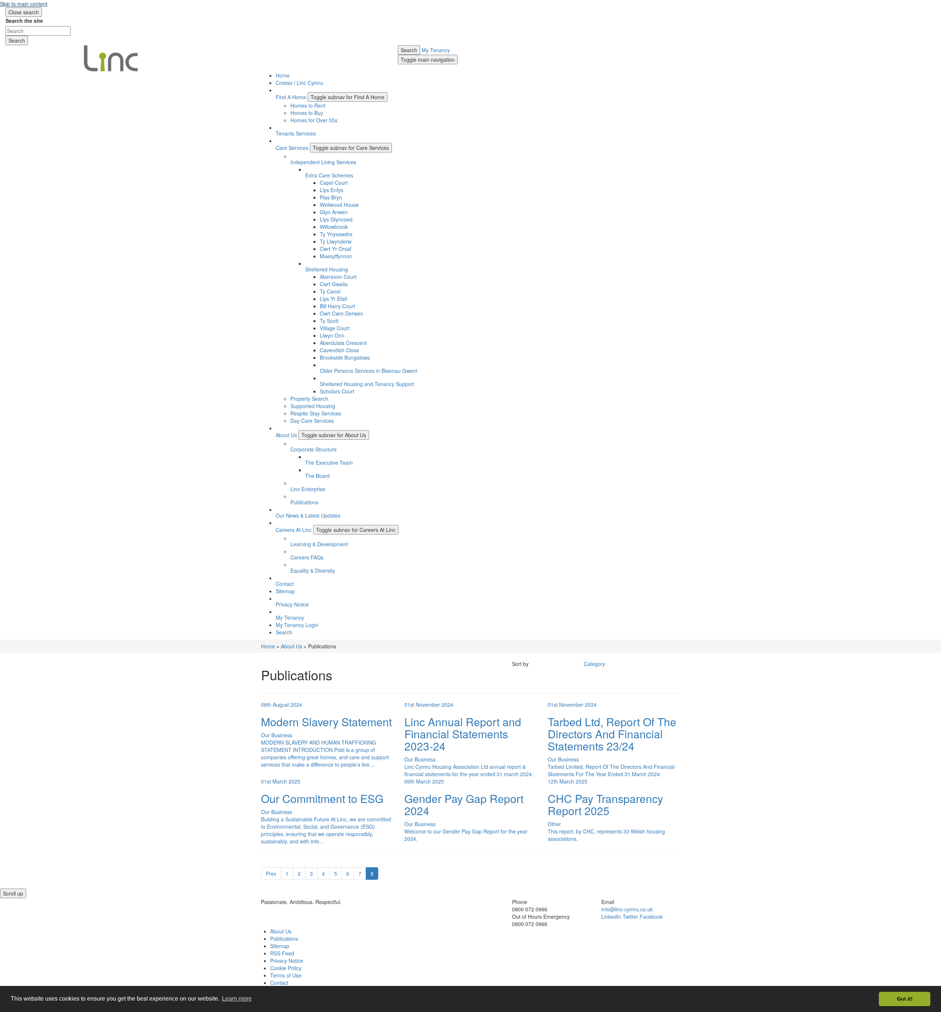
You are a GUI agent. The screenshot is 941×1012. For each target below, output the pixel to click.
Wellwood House (339, 204)
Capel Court (334, 182)
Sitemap (285, 591)
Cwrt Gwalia (334, 284)
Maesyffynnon (336, 256)
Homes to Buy (306, 112)
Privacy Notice (292, 604)
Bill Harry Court (337, 306)
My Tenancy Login (297, 625)
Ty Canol (330, 291)
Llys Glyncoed (336, 219)
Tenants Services (296, 133)
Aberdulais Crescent (343, 342)
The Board (317, 475)
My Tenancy (436, 50)
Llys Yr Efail (333, 298)
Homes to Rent (307, 105)
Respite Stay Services (315, 413)
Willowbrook (334, 226)
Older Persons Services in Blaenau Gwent (368, 370)
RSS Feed (282, 953)
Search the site (24, 20)
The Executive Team (329, 462)
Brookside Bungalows (345, 357)
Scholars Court (337, 391)
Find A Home (291, 97)
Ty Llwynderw (335, 241)
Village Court (335, 328)
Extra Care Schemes (329, 175)
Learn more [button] (237, 998)
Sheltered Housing (326, 269)
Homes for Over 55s (313, 120)
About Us (286, 435)
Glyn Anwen (334, 212)
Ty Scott (329, 320)
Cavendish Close (339, 350)
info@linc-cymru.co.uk (627, 909)
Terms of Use (285, 975)
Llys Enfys (331, 190)
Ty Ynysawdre (336, 234)
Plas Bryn (331, 197)
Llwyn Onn (332, 335)
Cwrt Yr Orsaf (335, 248)
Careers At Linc (294, 529)
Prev (271, 873)
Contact (285, 583)
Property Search (309, 398)
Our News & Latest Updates (308, 515)
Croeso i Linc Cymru (299, 82)
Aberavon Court (338, 276)
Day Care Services (312, 420)
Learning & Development (319, 544)
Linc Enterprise (307, 489)
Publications (304, 502)
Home (283, 75)
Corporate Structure (313, 449)
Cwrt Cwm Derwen (341, 313)
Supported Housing (312, 406)
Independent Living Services (323, 162)
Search (409, 50)
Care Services (292, 147)
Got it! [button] (905, 999)
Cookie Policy (285, 968)
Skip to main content (23, 3)
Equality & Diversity (312, 570)
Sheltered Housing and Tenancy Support (367, 384)
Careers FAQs (306, 557)
